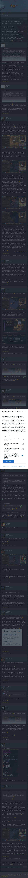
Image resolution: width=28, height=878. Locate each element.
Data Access (14, 466)
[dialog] (14, 439)
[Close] (25, 412)
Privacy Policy (22, 466)
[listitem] (14, 436)
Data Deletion (6, 466)
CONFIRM (8, 461)
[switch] (23, 439)
